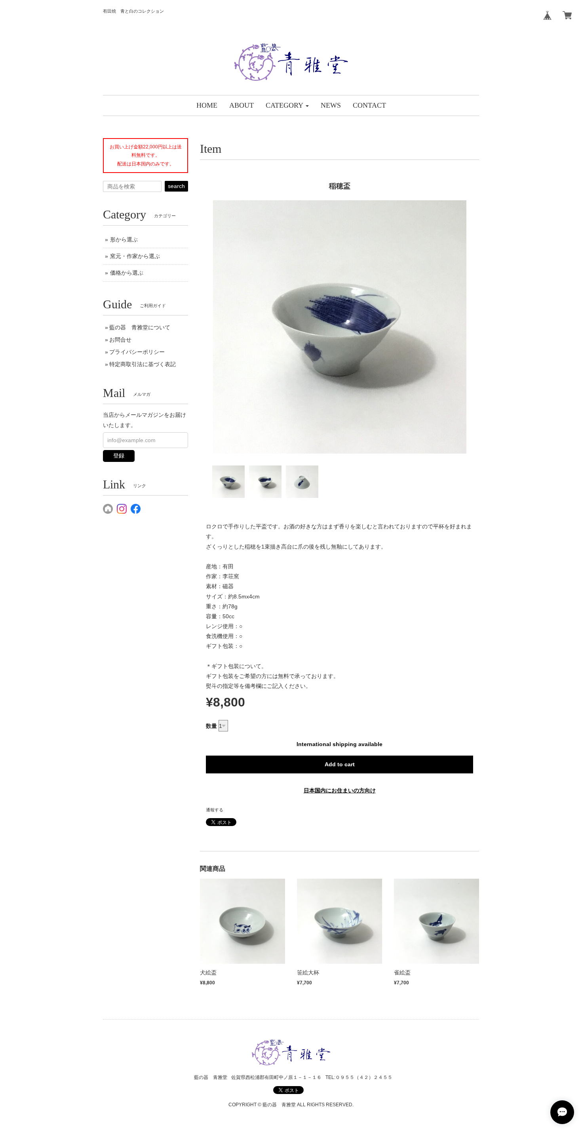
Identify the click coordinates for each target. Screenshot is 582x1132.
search (176, 186)
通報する (214, 809)
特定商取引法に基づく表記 (142, 364)
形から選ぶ (124, 239)
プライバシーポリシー (137, 352)
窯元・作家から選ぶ (135, 256)
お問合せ (120, 339)
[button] (287, 105)
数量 (211, 726)
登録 (118, 455)
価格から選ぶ (126, 273)
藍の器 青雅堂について (139, 327)
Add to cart (340, 764)
